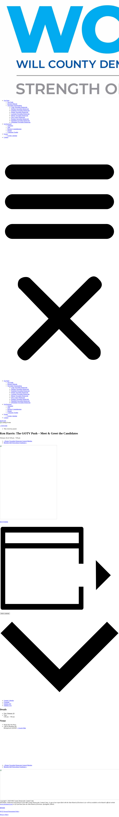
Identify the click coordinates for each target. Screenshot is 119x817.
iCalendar (6, 702)
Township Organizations (14, 105)
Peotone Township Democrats (20, 119)
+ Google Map (21, 728)
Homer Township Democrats (19, 112)
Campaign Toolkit (12, 132)
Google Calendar (9, 700)
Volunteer (10, 125)
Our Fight (10, 102)
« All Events (3, 425)
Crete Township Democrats (19, 107)
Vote (8, 127)
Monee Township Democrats (19, 115)
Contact (6, 137)
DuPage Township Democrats (20, 109)
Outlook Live (8, 705)
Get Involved (7, 124)
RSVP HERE (4, 522)
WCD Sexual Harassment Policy (9, 811)
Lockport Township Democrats (20, 114)
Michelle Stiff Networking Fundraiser (15, 443)
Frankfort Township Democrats (20, 110)
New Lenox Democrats (18, 117)
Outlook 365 (7, 704)
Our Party (6, 100)
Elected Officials (12, 104)
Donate (9, 130)
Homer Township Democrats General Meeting (18, 441)
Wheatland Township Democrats (20, 122)
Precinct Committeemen (14, 129)
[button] (59, 259)
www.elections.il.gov (6, 804)
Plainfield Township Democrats (20, 120)
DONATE (2, 808)
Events (6, 134)
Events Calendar (12, 135)
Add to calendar (5, 613)
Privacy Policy (4, 814)
